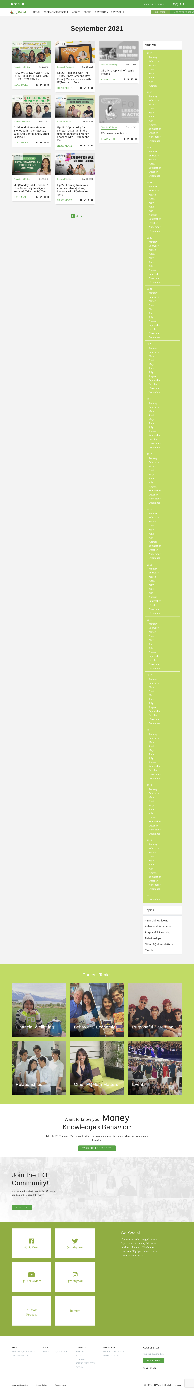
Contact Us (117, 12)
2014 (149, 674)
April (152, 69)
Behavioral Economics (158, 926)
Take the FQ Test (20, 1355)
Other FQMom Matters (159, 944)
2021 (149, 288)
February (154, 61)
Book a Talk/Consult (56, 12)
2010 (149, 895)
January (153, 57)
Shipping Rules (60, 1385)
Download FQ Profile (54, 1352)
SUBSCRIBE (160, 12)
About (76, 12)
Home (36, 12)
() (176, 4)
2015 (149, 619)
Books (87, 12)
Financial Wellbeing (22, 67)
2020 (149, 343)
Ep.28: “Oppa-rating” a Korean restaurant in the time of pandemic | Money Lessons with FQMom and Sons (73, 134)
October (153, 132)
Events (149, 950)
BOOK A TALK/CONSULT (113, 1352)
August (153, 85)
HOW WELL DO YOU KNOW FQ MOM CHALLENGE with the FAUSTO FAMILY (31, 76)
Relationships (153, 938)
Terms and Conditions (20, 1385)
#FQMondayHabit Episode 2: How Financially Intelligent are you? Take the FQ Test (31, 188)
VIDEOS (79, 1355)
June (151, 77)
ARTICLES (80, 1352)
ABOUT (46, 1348)
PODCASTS (80, 1359)
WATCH (16, 44)
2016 (149, 564)
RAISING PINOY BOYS (85, 1363)
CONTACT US (109, 1348)
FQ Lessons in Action (114, 133)
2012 (149, 785)
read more (21, 85)
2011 (149, 840)
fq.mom (75, 1310)
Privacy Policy (41, 1385)
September (155, 128)
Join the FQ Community (23, 1352)
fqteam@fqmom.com (111, 1355)
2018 (149, 454)
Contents (100, 12)
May (151, 73)
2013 (149, 730)
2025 (149, 92)
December (154, 140)
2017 (149, 509)
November (154, 136)
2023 (149, 182)
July (151, 81)
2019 (149, 399)
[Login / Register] (180, 4)
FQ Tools (79, 1367)
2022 (149, 237)
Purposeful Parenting (158, 932)
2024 (149, 147)
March (152, 65)
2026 (149, 53)
